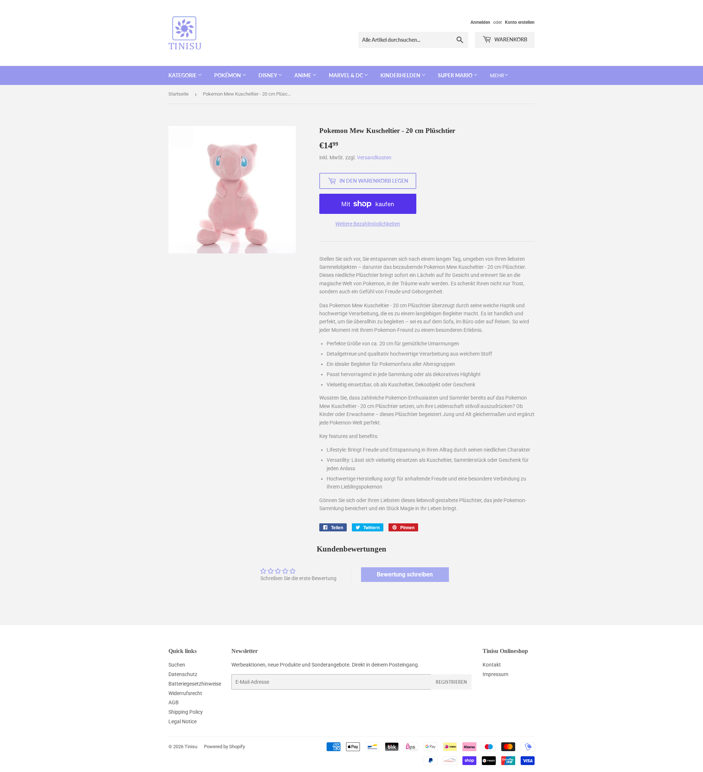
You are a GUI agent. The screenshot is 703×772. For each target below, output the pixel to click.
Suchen (176, 665)
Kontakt (492, 665)
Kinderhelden (400, 75)
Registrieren (451, 682)
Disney (268, 75)
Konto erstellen (520, 22)
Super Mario (455, 75)
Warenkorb (510, 39)
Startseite (178, 94)
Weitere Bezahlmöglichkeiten (367, 224)
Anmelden (480, 22)
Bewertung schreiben (405, 574)
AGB (173, 702)
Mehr (497, 75)
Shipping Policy (185, 712)
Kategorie (183, 75)
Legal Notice (182, 721)
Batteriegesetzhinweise (194, 684)
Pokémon (228, 75)
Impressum (495, 674)
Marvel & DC (346, 75)
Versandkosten (374, 157)
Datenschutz (182, 674)
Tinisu (191, 746)
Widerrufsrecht (185, 693)
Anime (303, 75)
